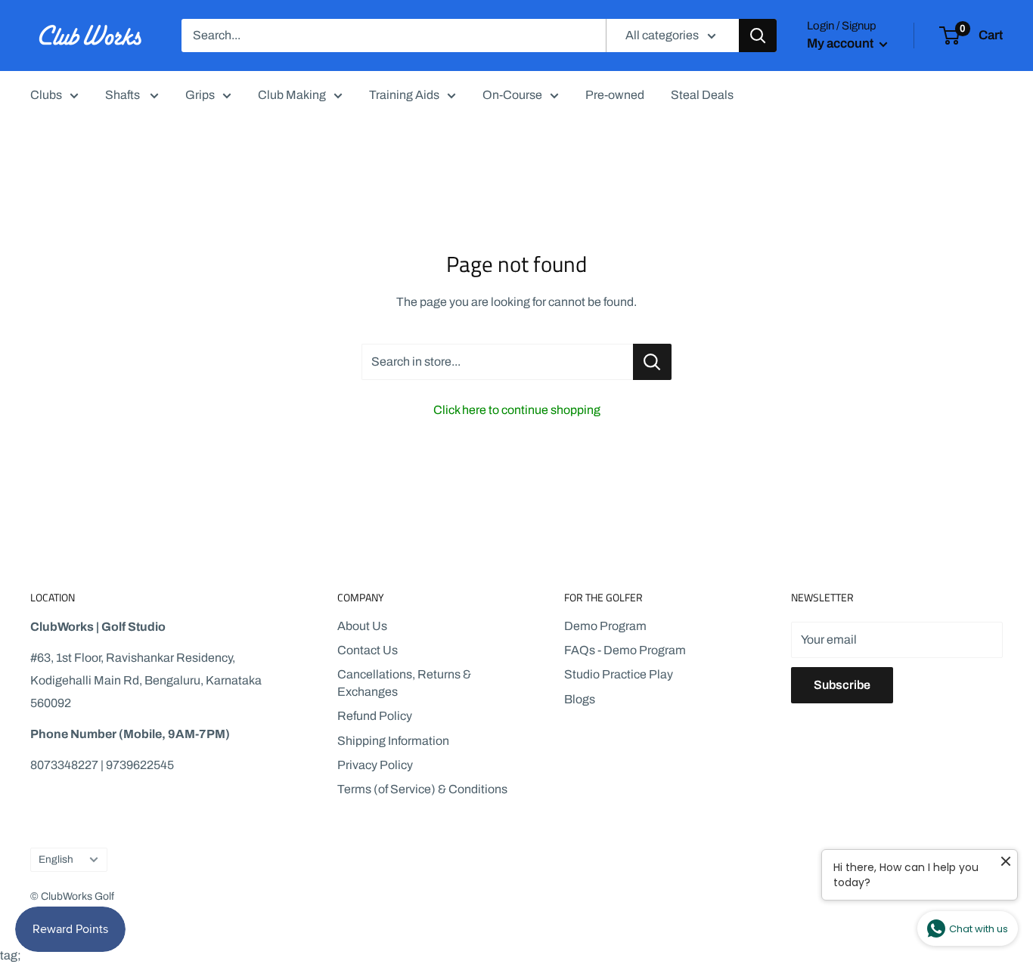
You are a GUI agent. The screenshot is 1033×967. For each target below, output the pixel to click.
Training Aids (404, 94)
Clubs (46, 94)
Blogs (579, 699)
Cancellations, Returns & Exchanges (404, 682)
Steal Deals (702, 94)
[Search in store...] (652, 362)
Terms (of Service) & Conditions (422, 789)
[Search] (758, 35)
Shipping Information (393, 740)
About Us (362, 625)
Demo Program (605, 625)
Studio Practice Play (618, 674)
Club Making (292, 94)
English (56, 859)
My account (841, 43)
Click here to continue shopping (516, 409)
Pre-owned (614, 94)
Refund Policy (374, 715)
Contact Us (367, 650)
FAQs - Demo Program (625, 650)
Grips (200, 94)
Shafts (123, 94)
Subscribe (842, 684)
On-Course (512, 94)
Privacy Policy (375, 764)
